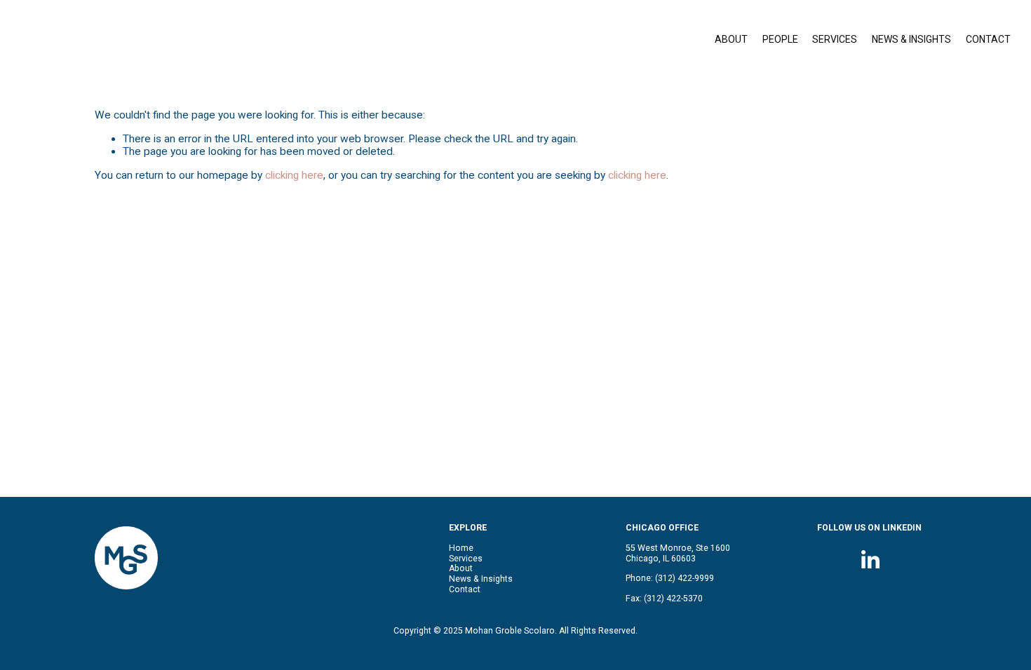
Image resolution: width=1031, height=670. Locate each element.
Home (461, 548)
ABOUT (731, 39)
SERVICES (834, 39)
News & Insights (481, 579)
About (461, 568)
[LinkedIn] (869, 560)
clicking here (294, 175)
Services (466, 558)
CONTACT (988, 39)
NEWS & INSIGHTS (911, 39)
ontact (467, 589)
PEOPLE (780, 39)
